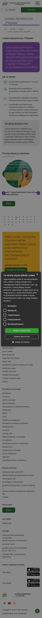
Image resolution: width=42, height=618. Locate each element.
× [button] (37, 274)
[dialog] (21, 309)
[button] (21, 342)
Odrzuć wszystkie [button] (22, 337)
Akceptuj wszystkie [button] (21, 330)
